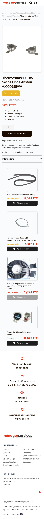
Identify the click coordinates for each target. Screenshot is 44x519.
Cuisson (6, 453)
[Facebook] (40, 492)
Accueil (5, 13)
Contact (6, 484)
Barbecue (27, 462)
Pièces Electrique (32, 13)
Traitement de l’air (31, 459)
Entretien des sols (11, 465)
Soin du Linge (9, 459)
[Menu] (40, 3)
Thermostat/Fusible (10, 16)
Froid (5, 456)
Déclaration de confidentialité (24, 509)
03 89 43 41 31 (30, 152)
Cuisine (6, 449)
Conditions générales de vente (16, 506)
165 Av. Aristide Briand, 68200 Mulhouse (21, 478)
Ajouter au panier (17, 134)
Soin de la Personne (32, 456)
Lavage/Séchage (17, 13)
